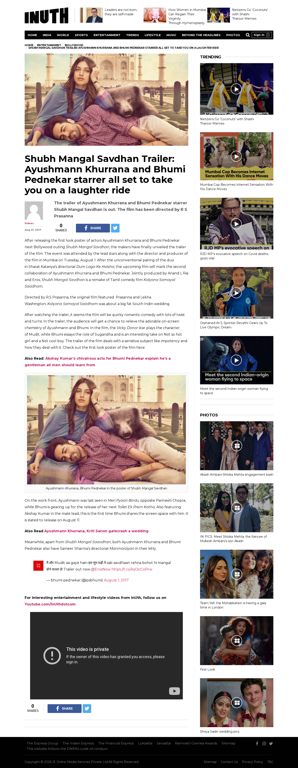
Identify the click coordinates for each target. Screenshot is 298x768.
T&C (270, 762)
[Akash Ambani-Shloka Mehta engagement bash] (236, 445)
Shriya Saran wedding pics (219, 731)
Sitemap (229, 743)
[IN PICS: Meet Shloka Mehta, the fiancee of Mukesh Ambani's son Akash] (236, 507)
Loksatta (145, 743)
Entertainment (107, 35)
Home (32, 35)
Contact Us (229, 762)
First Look (207, 669)
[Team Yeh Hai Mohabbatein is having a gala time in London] (236, 574)
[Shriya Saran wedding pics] (236, 702)
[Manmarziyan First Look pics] (236, 640)
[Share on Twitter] (115, 228)
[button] (262, 35)
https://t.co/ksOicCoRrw (131, 569)
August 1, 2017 (116, 580)
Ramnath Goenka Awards (196, 743)
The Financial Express (116, 743)
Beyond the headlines (201, 35)
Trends (132, 35)
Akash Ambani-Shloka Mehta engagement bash (236, 475)
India (47, 35)
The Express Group (42, 743)
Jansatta (164, 743)
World (63, 35)
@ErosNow (101, 569)
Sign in (259, 34)
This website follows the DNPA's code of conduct (67, 749)
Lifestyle (153, 35)
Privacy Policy (252, 762)
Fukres (29, 223)
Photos (233, 35)
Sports (81, 35)
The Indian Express (78, 743)
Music (171, 35)
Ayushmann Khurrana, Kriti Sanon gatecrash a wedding (96, 531)
